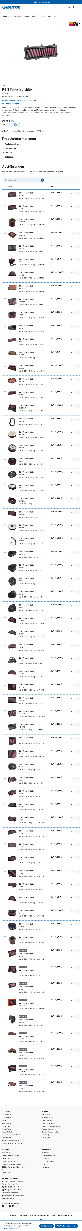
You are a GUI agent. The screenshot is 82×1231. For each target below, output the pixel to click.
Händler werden (9, 1198)
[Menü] (78, 7)
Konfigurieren (46, 1226)
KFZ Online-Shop (47, 1161)
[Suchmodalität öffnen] (69, 7)
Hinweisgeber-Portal (65, 1215)
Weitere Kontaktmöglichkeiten (14, 1195)
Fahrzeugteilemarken (49, 1129)
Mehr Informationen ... (11, 1228)
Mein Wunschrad (7, 1170)
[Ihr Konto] (73, 7)
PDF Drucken (41, 131)
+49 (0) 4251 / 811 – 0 (11, 1187)
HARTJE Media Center (9, 1161)
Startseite (45, 1152)
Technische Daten (12, 144)
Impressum (24, 1215)
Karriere (4, 1120)
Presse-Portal (6, 1129)
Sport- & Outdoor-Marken (50, 1132)
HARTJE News (6, 1126)
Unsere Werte (6, 1117)
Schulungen (46, 1138)
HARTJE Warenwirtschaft (10, 1155)
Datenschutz (14, 1215)
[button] (6, 115)
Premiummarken (47, 1117)
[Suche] (42, 180)
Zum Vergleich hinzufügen (12, 131)
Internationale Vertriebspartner (12, 1143)
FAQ (43, 1164)
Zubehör (8, 152)
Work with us (6, 1123)
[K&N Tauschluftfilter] (12, 194)
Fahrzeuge (9, 157)
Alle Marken (46, 1114)
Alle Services (6, 1152)
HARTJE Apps (6, 1158)
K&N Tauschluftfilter (26, 193)
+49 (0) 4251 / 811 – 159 (12, 1190)
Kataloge (45, 1135)
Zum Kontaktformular (11, 1193)
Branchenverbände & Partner (11, 1135)
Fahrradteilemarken (48, 1123)
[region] (41, 52)
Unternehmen (6, 1114)
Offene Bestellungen (48, 1155)
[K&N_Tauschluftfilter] (41, 51)
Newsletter (45, 1167)
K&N (3, 85)
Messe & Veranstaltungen (10, 1140)
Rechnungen (46, 1158)
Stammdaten (10, 148)
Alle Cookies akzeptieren (66, 1226)
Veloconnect (6, 1173)
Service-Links (6, 1138)
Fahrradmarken (47, 1120)
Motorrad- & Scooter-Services (11, 1164)
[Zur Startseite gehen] (11, 7)
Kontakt (53, 1215)
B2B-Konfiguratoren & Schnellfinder (14, 1167)
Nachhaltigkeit (7, 1132)
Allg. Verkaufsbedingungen (39, 1215)
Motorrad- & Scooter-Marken (51, 1126)
